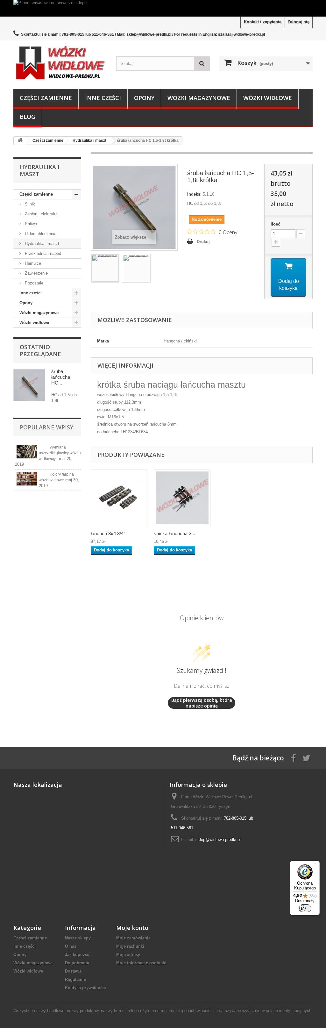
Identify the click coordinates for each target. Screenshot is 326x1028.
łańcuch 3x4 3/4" (108, 533)
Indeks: (194, 194)
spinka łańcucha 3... (174, 533)
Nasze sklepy (78, 938)
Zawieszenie (36, 273)
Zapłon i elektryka (41, 214)
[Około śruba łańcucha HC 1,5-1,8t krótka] (29, 385)
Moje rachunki (130, 946)
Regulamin (75, 979)
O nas (70, 946)
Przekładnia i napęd (42, 253)
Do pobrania (77, 962)
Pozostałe (33, 283)
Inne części (103, 98)
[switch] (305, 908)
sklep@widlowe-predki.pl (218, 839)
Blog (27, 116)
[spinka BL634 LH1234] (182, 498)
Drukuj (203, 241)
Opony (144, 98)
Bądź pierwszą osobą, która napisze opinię (201, 703)
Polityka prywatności (85, 987)
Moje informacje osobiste (141, 962)
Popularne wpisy (46, 427)
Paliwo (30, 223)
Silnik (29, 204)
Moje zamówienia (133, 938)
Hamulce (32, 263)
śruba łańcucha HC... (60, 377)
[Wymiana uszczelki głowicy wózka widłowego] (27, 451)
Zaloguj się (298, 21)
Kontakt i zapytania (262, 21)
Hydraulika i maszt (41, 243)
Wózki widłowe (267, 98)
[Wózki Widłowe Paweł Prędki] (60, 63)
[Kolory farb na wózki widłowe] (27, 478)
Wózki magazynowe (198, 98)
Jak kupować (77, 954)
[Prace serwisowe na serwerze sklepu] (163, 8)
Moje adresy (128, 954)
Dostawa (73, 971)
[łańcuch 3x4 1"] (119, 498)
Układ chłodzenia (40, 233)
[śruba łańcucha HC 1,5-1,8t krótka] (105, 268)
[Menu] (316, 864)
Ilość (275, 224)
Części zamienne (46, 98)
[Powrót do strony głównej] (20, 141)
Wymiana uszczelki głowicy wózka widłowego (60, 453)
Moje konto (132, 927)
